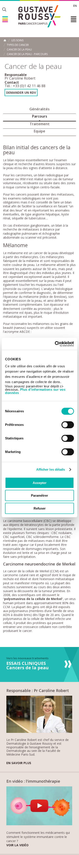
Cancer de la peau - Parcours (27, 54)
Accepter (40, 483)
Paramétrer (39, 495)
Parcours (39, 116)
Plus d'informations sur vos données (35, 391)
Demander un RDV (21, 92)
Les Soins (17, 40)
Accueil (5, 40)
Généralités (39, 109)
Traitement (40, 123)
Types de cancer (18, 45)
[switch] (67, 424)
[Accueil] (39, 16)
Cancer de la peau (19, 49)
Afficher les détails (50, 469)
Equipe (39, 131)
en (75, 6)
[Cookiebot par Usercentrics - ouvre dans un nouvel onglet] (56, 344)
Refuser (40, 508)
